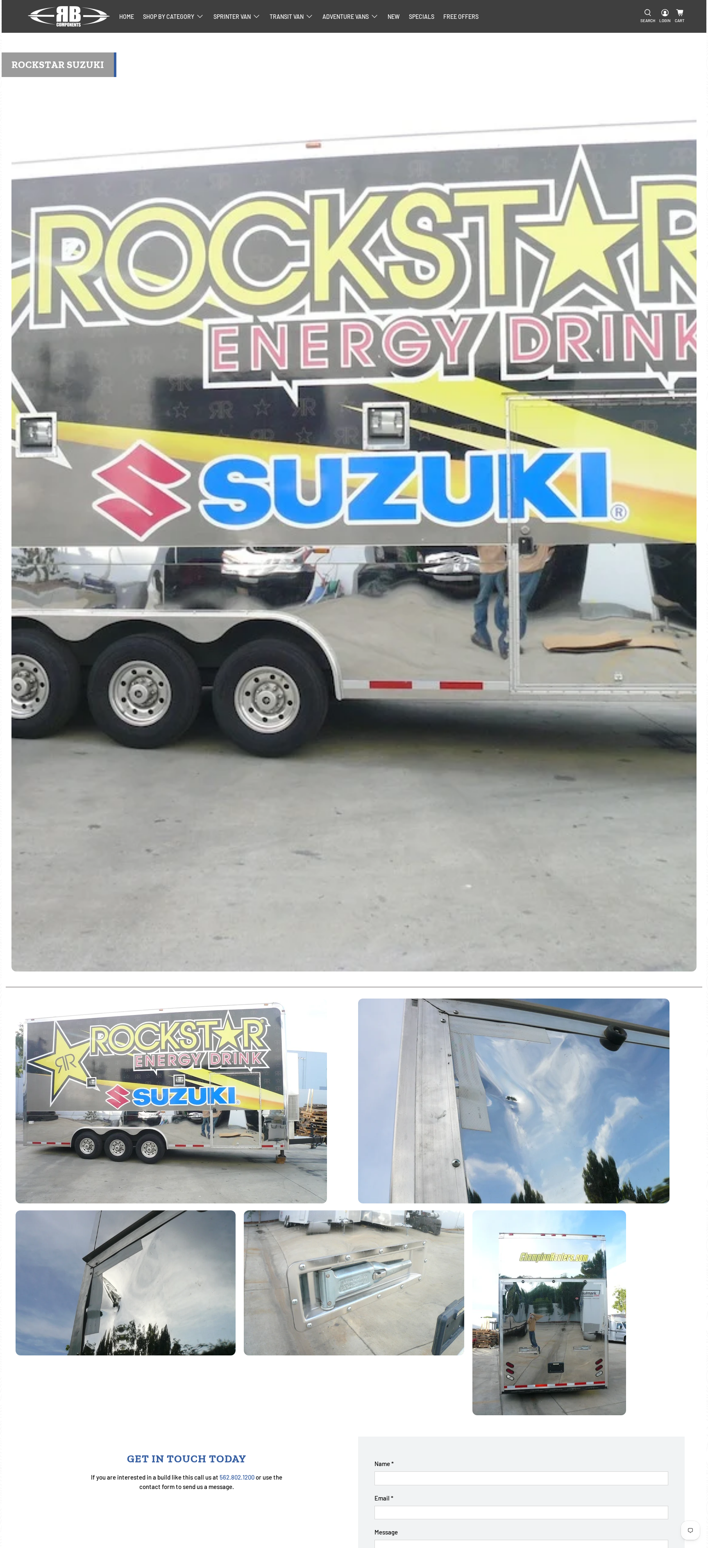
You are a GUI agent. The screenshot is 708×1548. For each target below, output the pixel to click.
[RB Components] (69, 16)
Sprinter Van (232, 16)
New (393, 16)
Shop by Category (168, 16)
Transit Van (287, 16)
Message (386, 1532)
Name (384, 1463)
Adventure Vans (345, 16)
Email (383, 1498)
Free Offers (461, 16)
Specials (421, 16)
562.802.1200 (237, 1477)
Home (126, 16)
